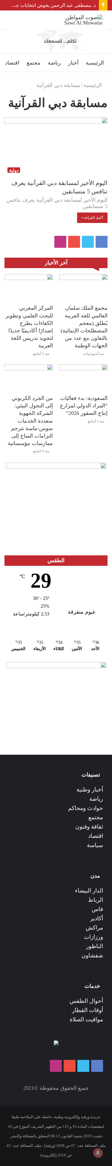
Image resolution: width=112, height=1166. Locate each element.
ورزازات (93, 937)
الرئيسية (95, 63)
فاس (97, 909)
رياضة (54, 63)
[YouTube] (74, 242)
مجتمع (34, 63)
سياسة (95, 845)
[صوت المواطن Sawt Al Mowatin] (78, 20)
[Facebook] (102, 242)
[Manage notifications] (98, 1153)
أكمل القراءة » (92, 218)
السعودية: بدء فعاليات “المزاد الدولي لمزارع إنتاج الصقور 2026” (84, 405)
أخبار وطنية (89, 789)
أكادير (96, 918)
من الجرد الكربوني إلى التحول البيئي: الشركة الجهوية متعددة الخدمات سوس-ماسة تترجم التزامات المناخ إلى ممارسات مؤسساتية (30, 420)
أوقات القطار (87, 1010)
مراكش (94, 927)
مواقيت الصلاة (86, 1019)
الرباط (95, 900)
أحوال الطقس (86, 1001)
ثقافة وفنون (89, 826)
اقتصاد (12, 63)
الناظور (94, 946)
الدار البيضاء (89, 890)
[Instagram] (60, 242)
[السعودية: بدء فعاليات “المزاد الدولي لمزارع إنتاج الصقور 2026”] (83, 378)
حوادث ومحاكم (85, 808)
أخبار (73, 63)
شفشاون (92, 955)
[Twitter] (88, 242)
